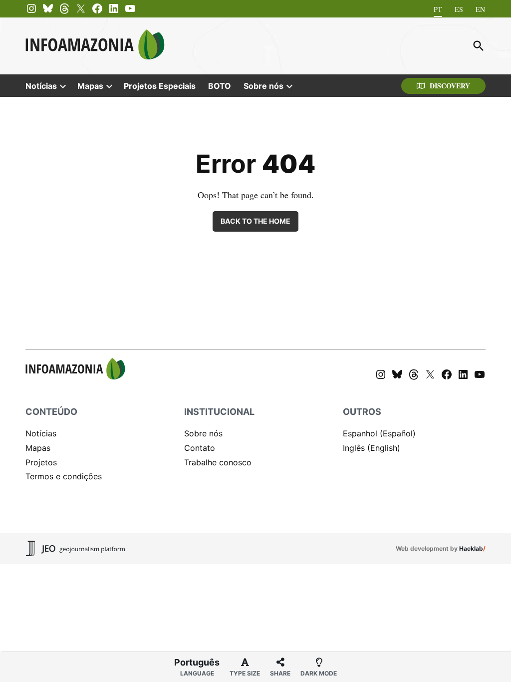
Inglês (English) (371, 448)
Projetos (41, 462)
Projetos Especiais (160, 86)
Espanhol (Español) (379, 433)
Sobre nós (263, 86)
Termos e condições (63, 476)
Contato (199, 448)
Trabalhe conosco (218, 462)
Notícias (41, 86)
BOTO (219, 86)
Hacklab (471, 548)
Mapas (90, 86)
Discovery (450, 85)
